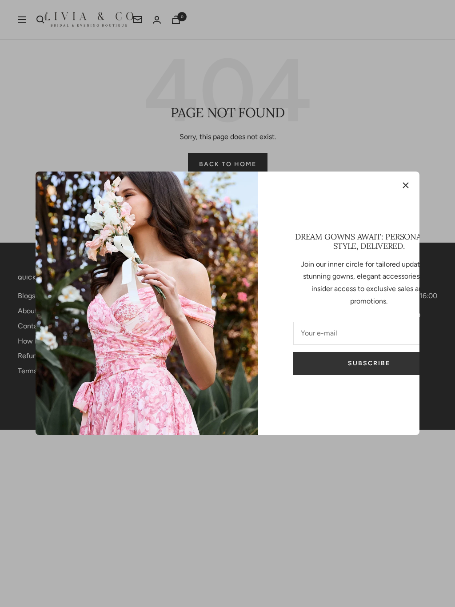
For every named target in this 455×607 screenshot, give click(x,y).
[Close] (406, 185)
